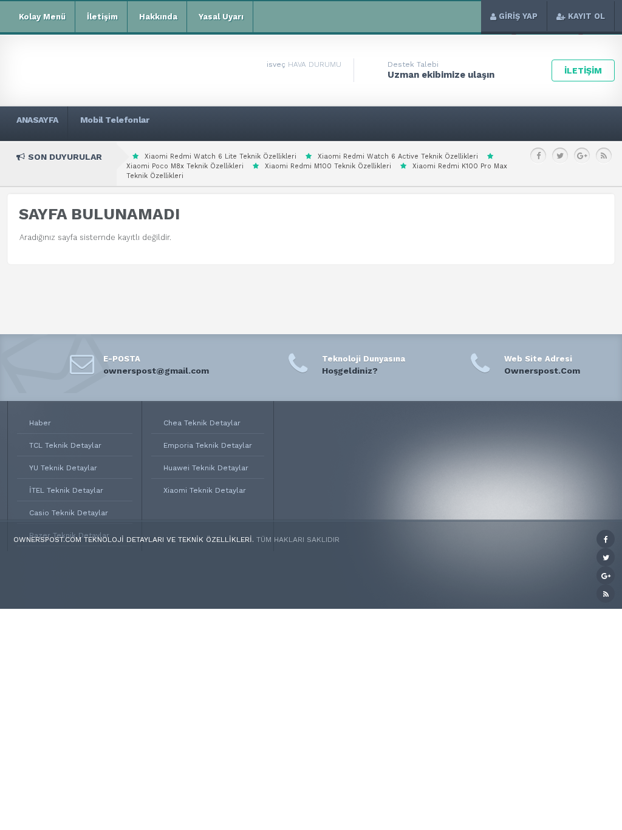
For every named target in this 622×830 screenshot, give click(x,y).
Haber (40, 423)
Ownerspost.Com (542, 370)
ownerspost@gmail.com (156, 370)
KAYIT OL (586, 16)
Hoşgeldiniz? (350, 370)
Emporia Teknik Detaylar (207, 445)
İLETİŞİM (583, 70)
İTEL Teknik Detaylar (66, 490)
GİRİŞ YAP (518, 16)
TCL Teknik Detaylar (65, 445)
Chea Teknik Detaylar (202, 423)
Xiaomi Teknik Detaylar (204, 490)
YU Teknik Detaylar (63, 468)
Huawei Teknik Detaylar (205, 468)
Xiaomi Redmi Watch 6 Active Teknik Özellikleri (398, 156)
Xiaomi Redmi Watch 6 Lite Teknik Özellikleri (220, 156)
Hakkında (158, 16)
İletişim (102, 16)
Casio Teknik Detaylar (68, 513)
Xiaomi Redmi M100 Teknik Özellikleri (328, 166)
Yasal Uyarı (221, 16)
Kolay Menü (42, 16)
